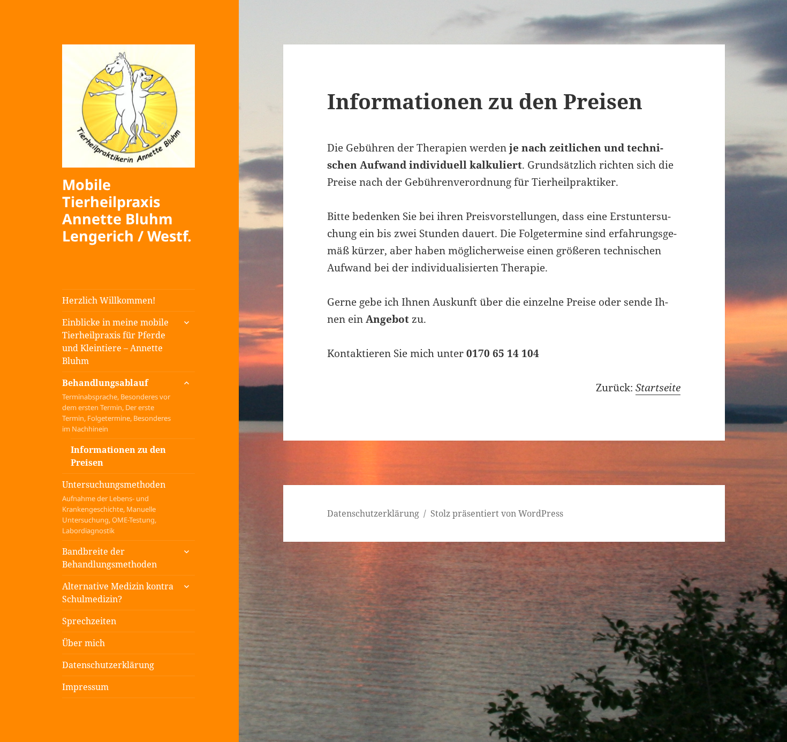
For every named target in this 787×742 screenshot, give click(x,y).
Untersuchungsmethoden (113, 507)
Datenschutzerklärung (108, 665)
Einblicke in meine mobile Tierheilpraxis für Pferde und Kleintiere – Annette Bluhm (115, 341)
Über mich (83, 643)
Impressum (85, 687)
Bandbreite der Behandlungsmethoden (109, 558)
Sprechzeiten (89, 621)
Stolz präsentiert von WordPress (496, 513)
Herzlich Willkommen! (108, 300)
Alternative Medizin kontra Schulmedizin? (117, 592)
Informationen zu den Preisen (118, 456)
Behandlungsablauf (116, 405)
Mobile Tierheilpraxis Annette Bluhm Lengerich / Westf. (127, 210)
